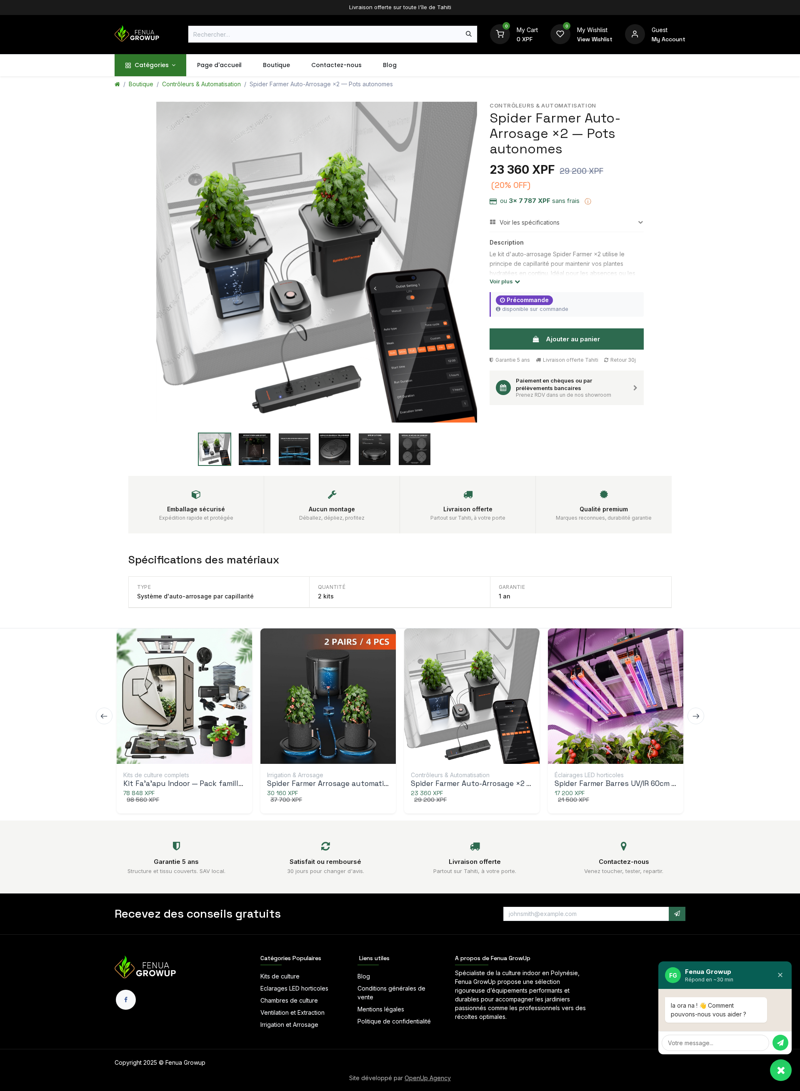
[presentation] (104, 716)
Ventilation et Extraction (292, 1012)
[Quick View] (158, 698)
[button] (677, 914)
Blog (364, 976)
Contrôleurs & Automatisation (201, 84)
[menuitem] (150, 65)
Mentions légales (381, 1009)
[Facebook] (126, 1000)
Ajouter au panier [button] (573, 339)
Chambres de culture (289, 1000)
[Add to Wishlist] (212, 698)
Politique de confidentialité (394, 1021)
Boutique (141, 84)
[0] (500, 33)
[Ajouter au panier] (176, 698)
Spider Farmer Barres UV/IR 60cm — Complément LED (646, 783)
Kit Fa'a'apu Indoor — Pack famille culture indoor (209, 783)
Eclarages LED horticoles (294, 988)
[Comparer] (194, 698)
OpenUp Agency (428, 1077)
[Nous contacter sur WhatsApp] (781, 1070)
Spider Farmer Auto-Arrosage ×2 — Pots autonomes (502, 783)
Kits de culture (280, 976)
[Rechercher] (468, 34)
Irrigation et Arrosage (289, 1024)
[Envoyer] (780, 1043)
